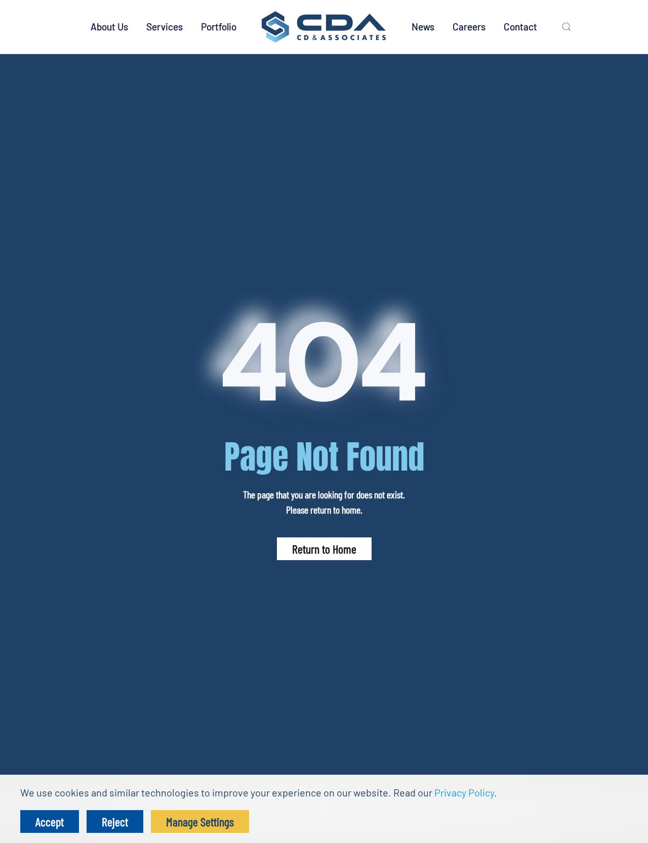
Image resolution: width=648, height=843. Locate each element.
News (423, 26)
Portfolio (218, 26)
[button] (566, 27)
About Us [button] (109, 26)
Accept (49, 821)
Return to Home (324, 548)
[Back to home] (324, 27)
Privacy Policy (464, 792)
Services (164, 26)
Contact (520, 26)
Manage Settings (200, 821)
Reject (115, 821)
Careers (469, 26)
